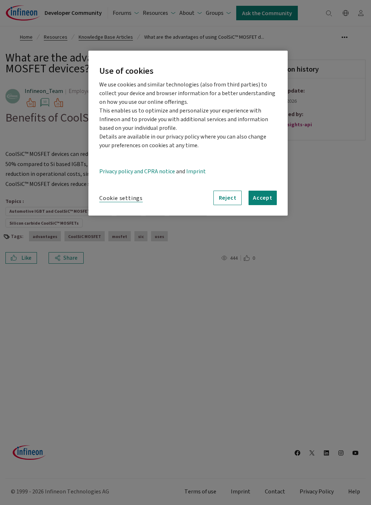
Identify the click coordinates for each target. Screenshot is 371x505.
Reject (228, 197)
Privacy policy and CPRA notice (137, 171)
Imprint (196, 171)
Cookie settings (121, 198)
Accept (262, 197)
